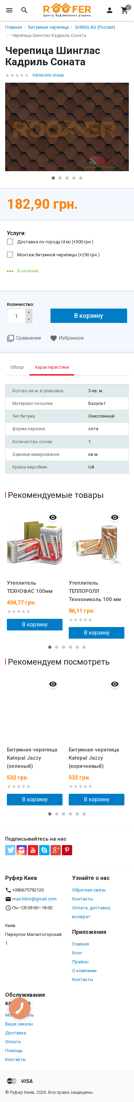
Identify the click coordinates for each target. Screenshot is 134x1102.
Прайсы (80, 961)
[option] (67, 127)
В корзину (35, 624)
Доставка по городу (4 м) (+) (55, 241)
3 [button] (67, 178)
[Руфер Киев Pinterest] (67, 850)
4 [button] (73, 178)
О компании (84, 970)
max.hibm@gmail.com (34, 898)
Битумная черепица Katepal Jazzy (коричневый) (94, 758)
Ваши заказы (19, 1023)
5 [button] (80, 178)
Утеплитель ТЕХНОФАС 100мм (30, 587)
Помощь (14, 1050)
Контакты (82, 898)
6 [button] (84, 647)
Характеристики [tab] (52, 367)
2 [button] (60, 178)
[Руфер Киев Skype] (44, 850)
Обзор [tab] (17, 367)
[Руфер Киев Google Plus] (56, 850)
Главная (80, 944)
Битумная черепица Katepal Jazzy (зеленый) (32, 758)
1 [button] (53, 178)
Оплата (13, 1041)
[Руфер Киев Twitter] (10, 850)
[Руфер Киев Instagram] (21, 850)
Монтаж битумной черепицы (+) (58, 254)
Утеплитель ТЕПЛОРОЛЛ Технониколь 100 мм (95, 591)
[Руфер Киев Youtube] (33, 850)
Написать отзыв (48, 75)
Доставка (15, 1032)
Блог (77, 952)
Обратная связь (89, 890)
